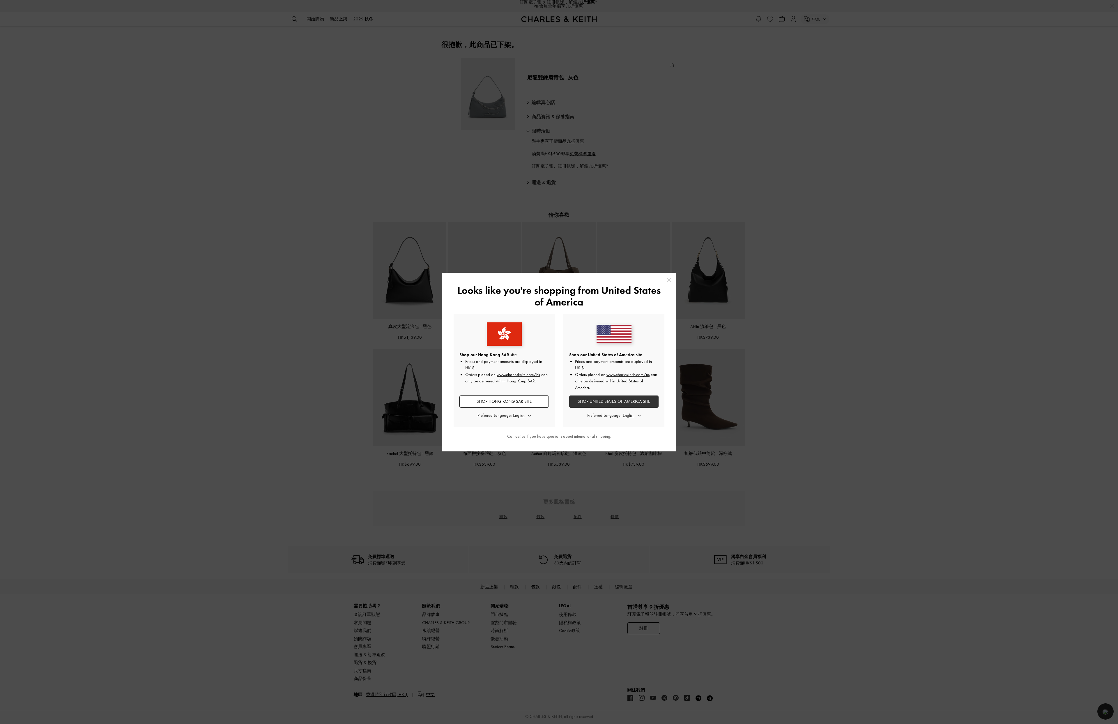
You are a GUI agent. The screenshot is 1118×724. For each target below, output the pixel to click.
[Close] (669, 280)
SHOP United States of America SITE (614, 401)
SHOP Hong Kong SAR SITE (504, 401)
